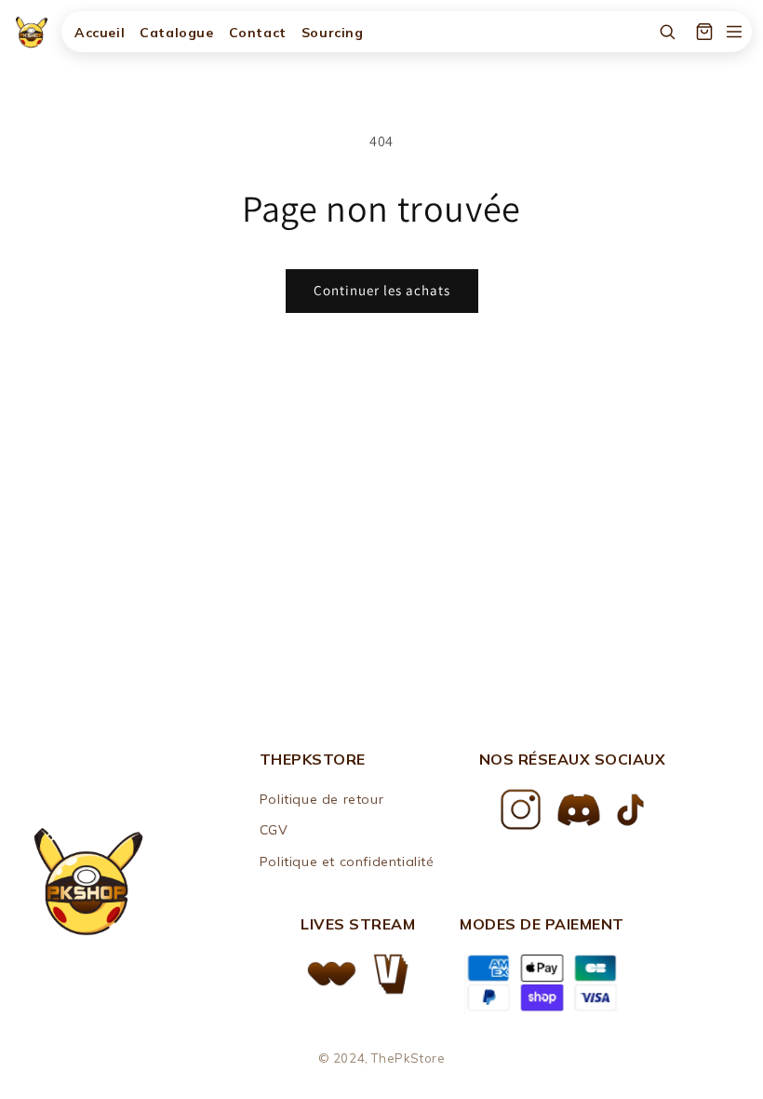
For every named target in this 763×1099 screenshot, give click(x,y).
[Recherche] (667, 31)
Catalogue (176, 32)
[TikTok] (630, 810)
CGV (274, 829)
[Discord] (578, 810)
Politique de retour (321, 799)
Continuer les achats (382, 290)
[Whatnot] (331, 973)
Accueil (99, 32)
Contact (258, 32)
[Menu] (734, 31)
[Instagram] (521, 809)
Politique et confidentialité (347, 861)
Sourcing (332, 32)
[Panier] (704, 31)
